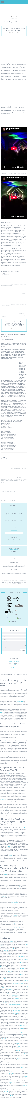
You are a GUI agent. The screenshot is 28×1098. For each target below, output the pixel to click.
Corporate (14, 513)
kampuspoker (15, 1008)
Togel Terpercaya (3, 809)
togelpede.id (15, 1013)
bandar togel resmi (23, 1025)
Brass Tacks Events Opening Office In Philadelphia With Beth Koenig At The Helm (14, 324)
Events (21, 513)
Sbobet (22, 1067)
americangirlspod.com (18, 983)
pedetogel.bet (10, 989)
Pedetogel (10, 954)
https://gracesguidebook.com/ (15, 1004)
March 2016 (10, 540)
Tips (21, 520)
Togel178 (4, 978)
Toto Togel (6, 1091)
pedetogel (23, 1017)
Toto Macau (22, 756)
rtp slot (10, 692)
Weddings (14, 526)
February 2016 (17, 540)
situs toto (7, 740)
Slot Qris (10, 855)
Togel (11, 908)
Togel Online (15, 915)
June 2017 (6, 538)
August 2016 (16, 538)
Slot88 (5, 874)
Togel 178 (26, 980)
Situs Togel (25, 1085)
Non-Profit (7, 520)
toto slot (8, 773)
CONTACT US (14, 550)
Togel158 (21, 729)
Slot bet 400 (9, 846)
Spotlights (14, 520)
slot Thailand (25, 827)
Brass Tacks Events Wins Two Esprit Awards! (14, 29)
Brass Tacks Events (14, 9)
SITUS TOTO (4, 896)
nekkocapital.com (15, 995)
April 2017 (11, 538)
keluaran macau (3, 799)
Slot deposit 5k (20, 701)
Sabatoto (26, 959)
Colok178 (19, 1046)
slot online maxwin (17, 1010)
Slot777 (1, 712)
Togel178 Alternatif (16, 927)
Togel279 (10, 971)
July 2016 (22, 538)
